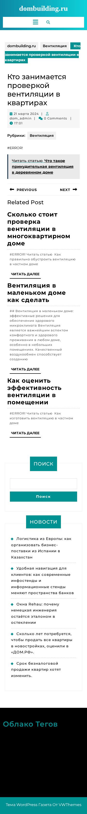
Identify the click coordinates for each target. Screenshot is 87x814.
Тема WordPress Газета (28, 804)
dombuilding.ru (43, 8)
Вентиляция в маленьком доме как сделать (36, 292)
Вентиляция (55, 46)
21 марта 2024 (26, 114)
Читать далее (26, 275)
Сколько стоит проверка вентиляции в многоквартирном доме (38, 229)
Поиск (43, 464)
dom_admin (21, 118)
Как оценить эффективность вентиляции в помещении (34, 391)
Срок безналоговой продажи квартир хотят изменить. (36, 669)
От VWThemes (66, 804)
